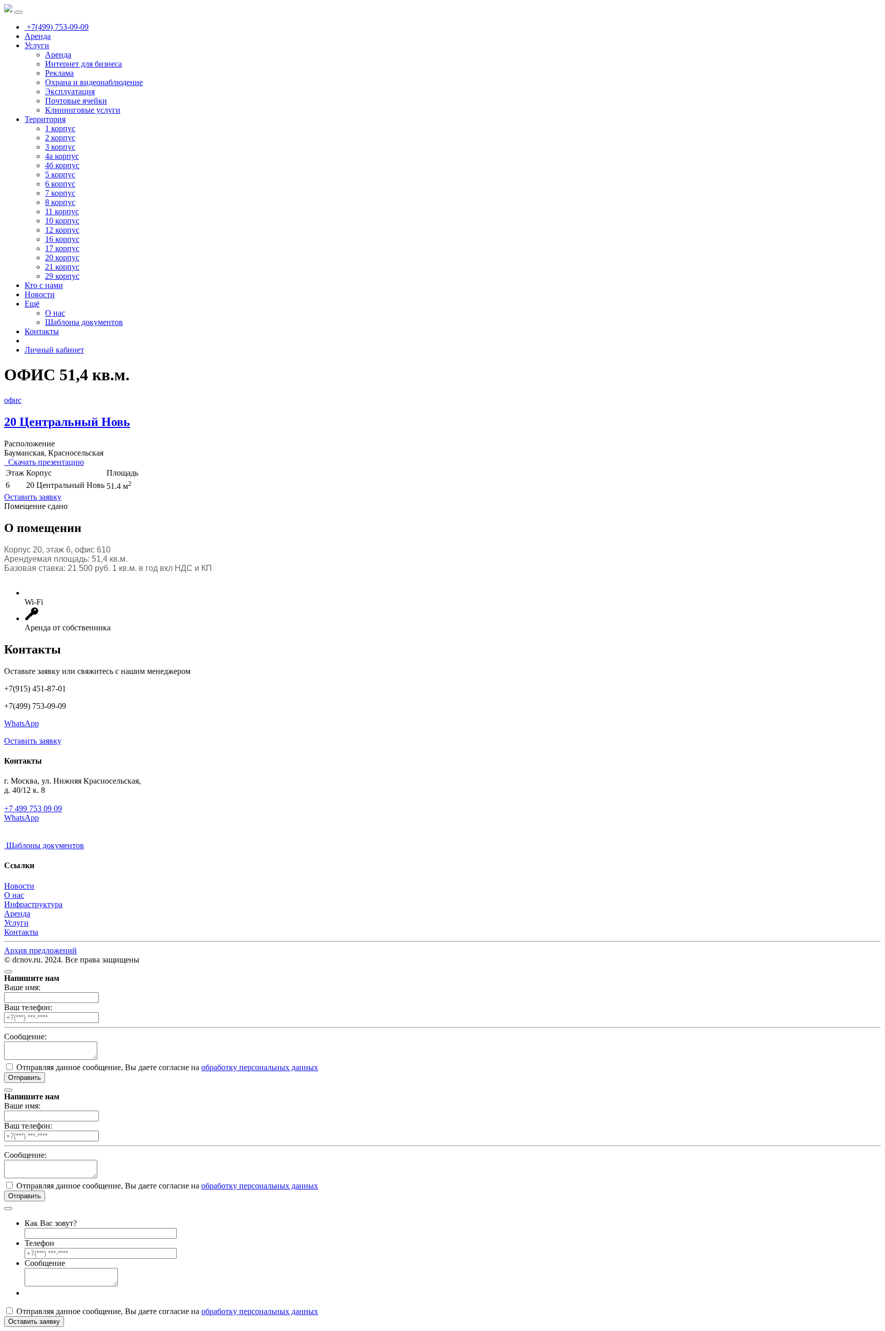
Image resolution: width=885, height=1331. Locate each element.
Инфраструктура (33, 904)
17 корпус (62, 248)
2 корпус (60, 137)
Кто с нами (44, 285)
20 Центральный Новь (67, 421)
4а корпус (62, 156)
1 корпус (60, 128)
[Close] (8, 971)
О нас (55, 313)
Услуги (37, 45)
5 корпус (60, 174)
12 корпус (62, 230)
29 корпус (62, 276)
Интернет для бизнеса (83, 63)
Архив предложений (40, 950)
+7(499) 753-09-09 (57, 27)
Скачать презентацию (44, 462)
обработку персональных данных (259, 1067)
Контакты (42, 331)
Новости (40, 294)
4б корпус (62, 165)
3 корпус (60, 146)
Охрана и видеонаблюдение (94, 82)
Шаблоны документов (84, 322)
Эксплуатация (70, 91)
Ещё (32, 303)
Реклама (59, 73)
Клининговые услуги (82, 110)
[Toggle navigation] (18, 12)
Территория (45, 119)
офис (13, 400)
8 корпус (60, 202)
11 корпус (62, 211)
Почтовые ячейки (76, 100)
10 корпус (62, 220)
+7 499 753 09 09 (33, 808)
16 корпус (62, 239)
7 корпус (60, 193)
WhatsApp (21, 723)
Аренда (38, 36)
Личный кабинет (54, 349)
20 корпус (62, 257)
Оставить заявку (32, 497)
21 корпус (62, 266)
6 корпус (60, 183)
